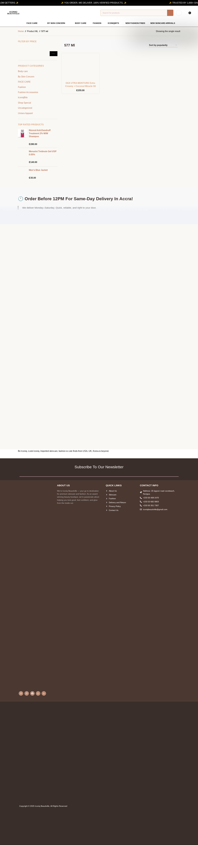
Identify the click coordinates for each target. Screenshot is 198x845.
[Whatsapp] (38, 693)
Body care (23, 71)
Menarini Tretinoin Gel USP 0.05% (42, 153)
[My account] (179, 13)
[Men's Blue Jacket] (22, 174)
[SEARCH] (170, 13)
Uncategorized (25, 108)
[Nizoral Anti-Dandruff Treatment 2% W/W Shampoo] (22, 137)
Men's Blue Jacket (38, 170)
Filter (54, 54)
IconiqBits (22, 97)
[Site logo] (13, 12)
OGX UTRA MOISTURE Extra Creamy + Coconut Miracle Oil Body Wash (80, 86)
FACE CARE (24, 82)
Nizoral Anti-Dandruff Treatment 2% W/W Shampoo (39, 133)
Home (21, 31)
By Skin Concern (26, 76)
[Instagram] (21, 693)
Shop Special (24, 103)
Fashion (22, 87)
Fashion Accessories (28, 92)
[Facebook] (32, 693)
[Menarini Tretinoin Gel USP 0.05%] (22, 157)
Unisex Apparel (25, 113)
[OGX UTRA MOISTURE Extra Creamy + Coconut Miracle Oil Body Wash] (80, 67)
